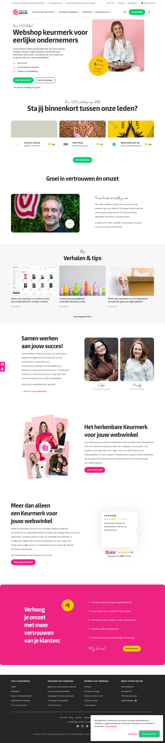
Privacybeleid (111, 726)
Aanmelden (137, 12)
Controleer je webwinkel (58, 700)
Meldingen (15, 691)
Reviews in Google (92, 691)
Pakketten (87, 12)
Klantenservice (102, 12)
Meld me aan (132, 648)
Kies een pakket (23, 80)
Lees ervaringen (45, 80)
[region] (119, 364)
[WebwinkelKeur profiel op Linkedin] (87, 726)
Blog (71, 717)
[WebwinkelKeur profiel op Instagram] (82, 726)
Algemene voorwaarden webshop (62, 687)
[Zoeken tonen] (125, 12)
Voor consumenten (19, 705)
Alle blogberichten (82, 316)
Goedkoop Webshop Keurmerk (60, 696)
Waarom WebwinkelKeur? (21, 696)
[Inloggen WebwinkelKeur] (149, 12)
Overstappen (90, 705)
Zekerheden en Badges (20, 700)
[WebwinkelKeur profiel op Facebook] (77, 726)
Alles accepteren (149, 733)
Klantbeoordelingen (68, 12)
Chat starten (127, 700)
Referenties (132, 3)
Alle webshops (82, 159)
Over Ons (111, 3)
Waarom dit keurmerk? (43, 12)
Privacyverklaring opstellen (59, 691)
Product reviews (91, 700)
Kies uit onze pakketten (35, 391)
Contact (121, 3)
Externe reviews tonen (93, 696)
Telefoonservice (54, 705)
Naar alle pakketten (23, 562)
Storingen (88, 717)
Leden (13, 687)
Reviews (87, 687)
